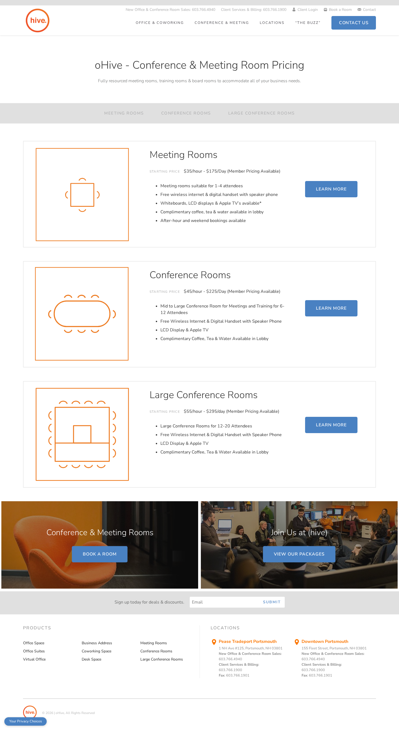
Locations (272, 22)
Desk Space (91, 659)
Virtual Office (34, 659)
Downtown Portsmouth (325, 642)
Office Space (33, 643)
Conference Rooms (186, 113)
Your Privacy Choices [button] (25, 721)
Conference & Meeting (222, 22)
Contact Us (353, 23)
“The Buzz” (308, 22)
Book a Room (340, 9)
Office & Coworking (160, 22)
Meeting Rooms (124, 113)
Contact (369, 9)
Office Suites (34, 651)
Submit (272, 602)
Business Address (97, 643)
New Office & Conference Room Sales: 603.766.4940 (170, 9)
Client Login (307, 9)
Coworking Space (96, 651)
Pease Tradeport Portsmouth (248, 642)
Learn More (331, 189)
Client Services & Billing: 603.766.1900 (253, 9)
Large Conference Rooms (261, 113)
